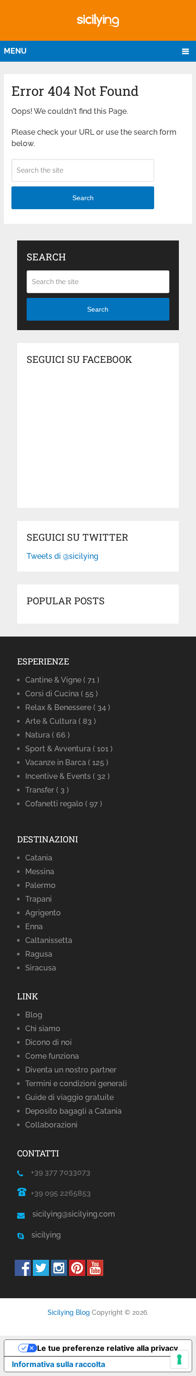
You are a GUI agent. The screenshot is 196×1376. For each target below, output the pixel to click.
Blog (33, 1014)
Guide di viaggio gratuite (69, 1097)
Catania (38, 857)
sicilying (42, 1234)
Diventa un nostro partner (71, 1069)
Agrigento (43, 912)
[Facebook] (23, 1273)
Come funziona (52, 1056)
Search (83, 198)
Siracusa (40, 967)
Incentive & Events (67, 776)
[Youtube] (95, 1273)
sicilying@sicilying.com (73, 1214)
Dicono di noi (48, 1042)
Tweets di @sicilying (62, 556)
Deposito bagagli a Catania (73, 1111)
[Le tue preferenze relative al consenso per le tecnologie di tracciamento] (179, 1359)
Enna (34, 926)
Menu (15, 50)
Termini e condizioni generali (76, 1083)
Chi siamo (42, 1028)
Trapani (38, 899)
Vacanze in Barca (66, 762)
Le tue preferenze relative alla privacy (107, 1348)
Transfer (47, 789)
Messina (39, 871)
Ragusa (38, 954)
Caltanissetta (48, 940)
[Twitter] (41, 1273)
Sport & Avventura (69, 748)
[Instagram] (59, 1273)
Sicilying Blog (69, 1312)
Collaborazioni (51, 1124)
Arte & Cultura (60, 721)
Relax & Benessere (67, 707)
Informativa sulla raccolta (58, 1364)
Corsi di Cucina (61, 693)
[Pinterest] (77, 1273)
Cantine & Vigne (62, 679)
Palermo (40, 885)
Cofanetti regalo (63, 803)
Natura (47, 734)
